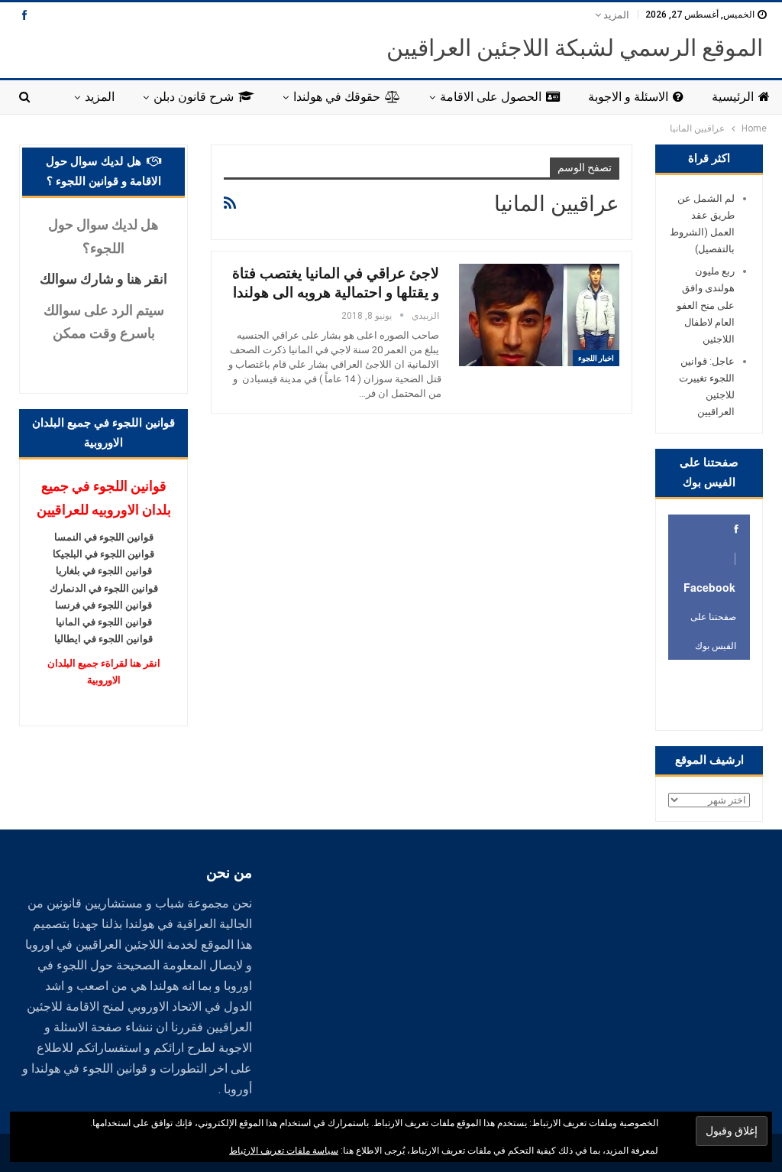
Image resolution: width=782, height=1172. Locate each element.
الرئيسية (733, 96)
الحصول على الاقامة (490, 96)
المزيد (615, 15)
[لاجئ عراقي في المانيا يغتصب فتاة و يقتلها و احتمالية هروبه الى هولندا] (539, 315)
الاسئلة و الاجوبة (628, 96)
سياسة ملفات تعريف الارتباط (283, 1150)
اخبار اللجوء (596, 358)
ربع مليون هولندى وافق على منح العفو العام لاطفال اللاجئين (706, 304)
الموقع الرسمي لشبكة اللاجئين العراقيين (574, 47)
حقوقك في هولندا (336, 96)
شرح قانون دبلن (193, 96)
